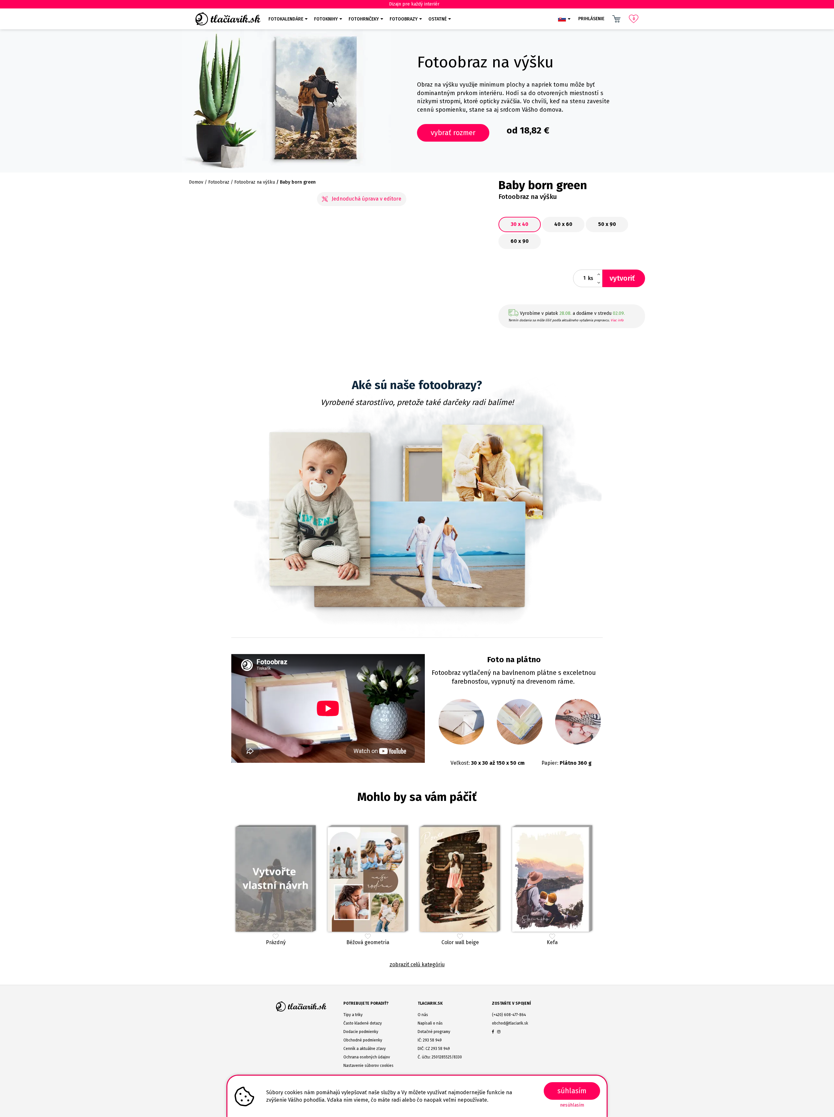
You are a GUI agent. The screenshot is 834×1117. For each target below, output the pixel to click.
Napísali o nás (430, 1023)
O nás (423, 1014)
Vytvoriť (622, 278)
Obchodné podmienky (362, 1040)
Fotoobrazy (404, 19)
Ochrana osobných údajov (366, 1057)
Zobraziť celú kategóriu (417, 964)
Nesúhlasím (572, 1105)
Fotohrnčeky (364, 19)
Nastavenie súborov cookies (368, 1065)
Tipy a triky (353, 1014)
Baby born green (298, 182)
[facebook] (493, 1031)
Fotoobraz (218, 182)
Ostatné (437, 19)
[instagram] (498, 1031)
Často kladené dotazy (362, 1023)
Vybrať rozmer (453, 132)
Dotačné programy (434, 1031)
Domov (196, 182)
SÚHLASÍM (571, 1090)
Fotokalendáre (285, 19)
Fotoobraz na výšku (254, 182)
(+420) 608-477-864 (509, 1014)
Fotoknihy (326, 19)
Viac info (617, 320)
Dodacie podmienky (360, 1031)
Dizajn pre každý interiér (414, 4)
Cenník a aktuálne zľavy (364, 1048)
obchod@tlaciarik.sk (510, 1023)
